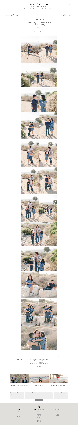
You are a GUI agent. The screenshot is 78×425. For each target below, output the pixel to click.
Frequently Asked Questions (39, 411)
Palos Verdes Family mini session (44, 361)
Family (39, 27)
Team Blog (39, 415)
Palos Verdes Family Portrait (39, 364)
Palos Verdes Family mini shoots (34, 362)
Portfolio (57, 413)
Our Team (39, 414)
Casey (42, 351)
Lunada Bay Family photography (40, 360)
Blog (58, 411)
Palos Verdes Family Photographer (42, 362)
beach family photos (32, 359)
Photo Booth (39, 417)
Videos (58, 414)
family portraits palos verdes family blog (40, 359)
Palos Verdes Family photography (42, 363)
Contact (57, 415)
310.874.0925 (20, 413)
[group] (13, 395)
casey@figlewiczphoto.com (20, 411)
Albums (39, 416)
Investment (39, 413)
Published (39, 419)
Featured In (39, 421)
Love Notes (39, 420)
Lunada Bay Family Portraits (35, 361)
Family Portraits (21, 359)
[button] (11, 395)
